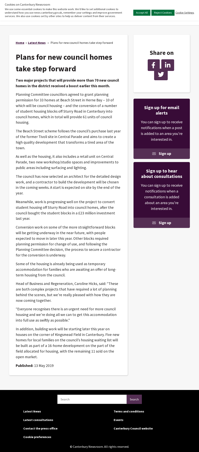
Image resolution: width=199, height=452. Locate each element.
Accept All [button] (142, 12)
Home (20, 43)
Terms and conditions (129, 411)
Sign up (165, 153)
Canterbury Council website (133, 428)
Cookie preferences (37, 437)
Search (134, 399)
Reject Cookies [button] (163, 12)
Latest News (37, 43)
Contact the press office (40, 428)
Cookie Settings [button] (184, 12)
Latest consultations (38, 420)
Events (118, 420)
